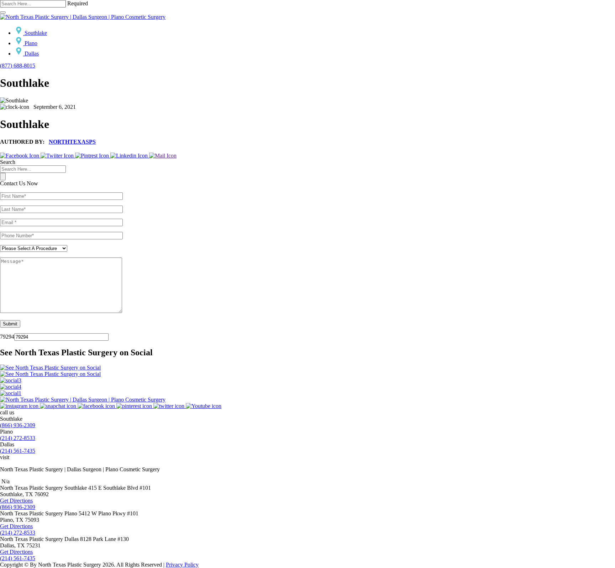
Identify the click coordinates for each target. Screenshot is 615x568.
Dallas (31, 54)
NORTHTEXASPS (72, 142)
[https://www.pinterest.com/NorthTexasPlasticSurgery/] (134, 406)
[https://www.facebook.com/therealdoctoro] (97, 406)
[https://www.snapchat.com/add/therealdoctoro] (59, 406)
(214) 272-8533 (17, 438)
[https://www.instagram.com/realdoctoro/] (20, 406)
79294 (7, 337)
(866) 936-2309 (17, 425)
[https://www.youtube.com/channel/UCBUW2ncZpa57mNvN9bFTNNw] (203, 406)
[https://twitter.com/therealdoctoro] (169, 406)
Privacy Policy (182, 565)
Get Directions (16, 501)
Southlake (35, 33)
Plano (30, 43)
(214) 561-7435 (17, 451)
